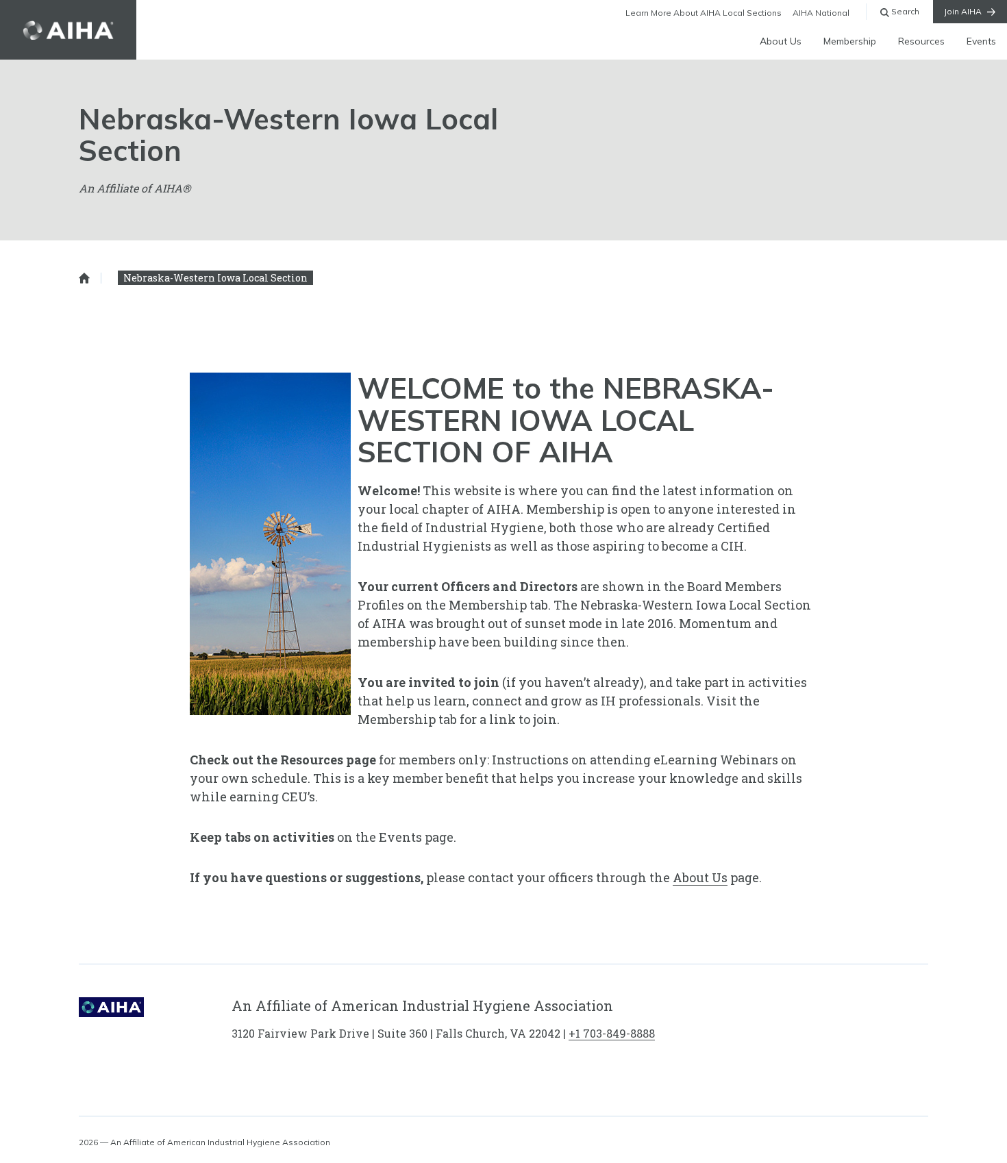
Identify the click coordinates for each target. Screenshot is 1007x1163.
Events (981, 41)
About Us (780, 41)
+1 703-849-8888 (612, 1033)
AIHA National (821, 13)
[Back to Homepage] (68, 30)
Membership (849, 41)
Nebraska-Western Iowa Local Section (215, 277)
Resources (921, 41)
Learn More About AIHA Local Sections (703, 13)
